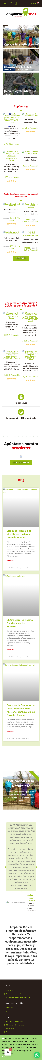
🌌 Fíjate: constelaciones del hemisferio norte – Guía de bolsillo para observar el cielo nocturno (12, 132)
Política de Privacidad (14, 1021)
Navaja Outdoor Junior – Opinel (30, 159)
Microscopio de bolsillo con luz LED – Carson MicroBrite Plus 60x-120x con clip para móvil (30, 330)
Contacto (9, 990)
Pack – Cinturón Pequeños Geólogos (30, 212)
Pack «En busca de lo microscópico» (12, 239)
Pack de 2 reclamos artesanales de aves (30, 241)
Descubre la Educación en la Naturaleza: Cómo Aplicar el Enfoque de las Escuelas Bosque (21, 710)
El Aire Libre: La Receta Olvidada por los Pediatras (20, 623)
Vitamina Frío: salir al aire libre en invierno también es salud (19, 534)
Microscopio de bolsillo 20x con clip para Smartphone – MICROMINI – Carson (11, 168)
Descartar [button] (6, 1056)
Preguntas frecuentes (14, 994)
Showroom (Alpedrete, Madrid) (18, 997)
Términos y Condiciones (15, 1025)
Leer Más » (10, 560)
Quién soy (9, 1008)
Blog (8, 1011)
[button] (5, 3)
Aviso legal (10, 1028)
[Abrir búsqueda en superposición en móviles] (10, 3)
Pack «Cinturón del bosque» (11, 211)
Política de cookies (13, 1032)
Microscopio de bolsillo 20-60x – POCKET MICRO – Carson (11, 326)
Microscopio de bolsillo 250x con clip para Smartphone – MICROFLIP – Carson (12, 365)
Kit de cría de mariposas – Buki (30, 121)
